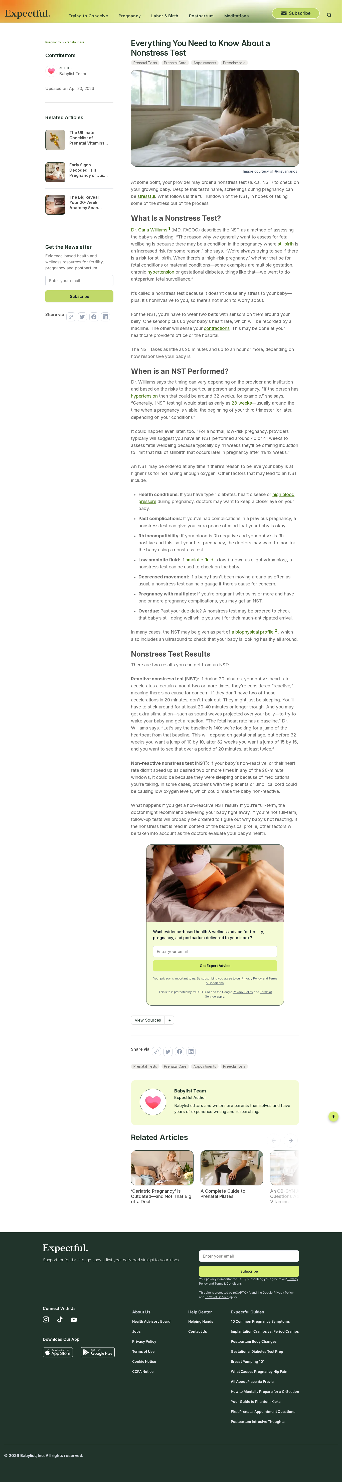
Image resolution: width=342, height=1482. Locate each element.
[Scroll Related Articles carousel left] (273, 1141)
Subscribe (300, 13)
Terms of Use (143, 1351)
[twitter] (81, 316)
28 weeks (242, 403)
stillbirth (286, 243)
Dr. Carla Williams (149, 229)
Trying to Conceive (88, 15)
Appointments (205, 63)
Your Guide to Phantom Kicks (256, 1401)
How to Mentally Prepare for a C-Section (265, 1391)
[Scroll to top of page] (333, 1117)
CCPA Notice (142, 1371)
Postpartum (201, 15)
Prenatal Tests (145, 63)
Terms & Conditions (228, 1283)
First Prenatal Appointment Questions (263, 1411)
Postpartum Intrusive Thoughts (258, 1421)
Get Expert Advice (215, 965)
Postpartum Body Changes (254, 1341)
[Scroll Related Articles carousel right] (290, 1141)
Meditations (236, 15)
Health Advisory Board (151, 1321)
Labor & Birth (165, 15)
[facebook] (92, 316)
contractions (217, 328)
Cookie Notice (144, 1361)
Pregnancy (130, 15)
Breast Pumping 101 (248, 1361)
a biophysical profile (252, 632)
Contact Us (197, 1331)
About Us (141, 1311)
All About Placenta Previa (252, 1381)
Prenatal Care (74, 42)
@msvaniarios (285, 171)
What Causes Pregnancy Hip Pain (259, 1371)
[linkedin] (104, 316)
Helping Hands (200, 1321)
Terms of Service (217, 1297)
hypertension (161, 272)
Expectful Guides (247, 1311)
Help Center (200, 1311)
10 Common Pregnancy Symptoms (260, 1321)
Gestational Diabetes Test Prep (257, 1351)
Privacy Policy (252, 978)
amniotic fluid (199, 559)
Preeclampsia (234, 63)
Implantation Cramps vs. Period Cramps (265, 1331)
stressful (146, 196)
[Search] (329, 16)
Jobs (136, 1331)
